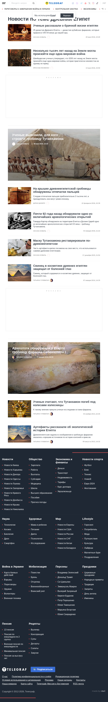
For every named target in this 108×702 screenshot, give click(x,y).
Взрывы (8, 580)
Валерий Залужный (67, 591)
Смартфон (9, 543)
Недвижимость (65, 477)
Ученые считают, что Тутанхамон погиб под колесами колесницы (64, 403)
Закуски (34, 653)
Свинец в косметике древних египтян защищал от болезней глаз (60, 267)
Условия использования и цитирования (21, 680)
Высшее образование (41, 493)
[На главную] (54, 3)
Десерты (35, 644)
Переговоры (10, 584)
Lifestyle (87, 518)
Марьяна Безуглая (67, 610)
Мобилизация (38, 566)
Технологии (9, 525)
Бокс (86, 470)
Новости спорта (92, 459)
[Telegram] (81, 3)
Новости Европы (66, 525)
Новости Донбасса (13, 500)
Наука (6, 518)
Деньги (61, 468)
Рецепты (34, 623)
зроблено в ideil (99, 691)
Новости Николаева (14, 509)
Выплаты (35, 474)
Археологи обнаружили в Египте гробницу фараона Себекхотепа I (39, 350)
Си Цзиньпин (64, 582)
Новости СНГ (64, 539)
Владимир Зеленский (68, 572)
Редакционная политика (67, 676)
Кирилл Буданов (65, 596)
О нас (5, 676)
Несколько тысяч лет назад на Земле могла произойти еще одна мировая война (64, 52)
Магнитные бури (92, 552)
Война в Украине (13, 566)
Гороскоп (88, 525)
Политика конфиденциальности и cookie (31, 676)
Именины (89, 598)
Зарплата (35, 465)
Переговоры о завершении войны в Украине (27, 9)
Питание (35, 529)
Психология (36, 539)
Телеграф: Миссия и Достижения (53, 684)
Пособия (35, 497)
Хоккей (87, 479)
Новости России (65, 534)
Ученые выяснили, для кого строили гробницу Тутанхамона (37, 137)
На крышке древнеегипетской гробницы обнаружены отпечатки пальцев (62, 190)
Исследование (38, 543)
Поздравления (91, 557)
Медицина (36, 484)
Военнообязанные (40, 586)
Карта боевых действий (11, 573)
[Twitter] (89, 3)
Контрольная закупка (66, 9)
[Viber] (77, 3)
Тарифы (62, 482)
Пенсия (7, 623)
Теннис (87, 474)
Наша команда (9, 684)
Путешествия (90, 539)
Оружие (8, 589)
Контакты (80, 680)
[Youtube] (86, 3)
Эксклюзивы (89, 9)
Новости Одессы (12, 479)
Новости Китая (65, 543)
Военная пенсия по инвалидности (13, 645)
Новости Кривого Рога (12, 494)
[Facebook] (73, 3)
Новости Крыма (11, 505)
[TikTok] (97, 3)
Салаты (34, 648)
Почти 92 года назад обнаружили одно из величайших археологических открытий (62, 215)
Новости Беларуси (67, 548)
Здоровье (35, 518)
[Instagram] (93, 3)
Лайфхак (88, 548)
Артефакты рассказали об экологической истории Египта (63, 428)
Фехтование (90, 488)
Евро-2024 (89, 484)
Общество (35, 459)
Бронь (34, 577)
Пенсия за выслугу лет (13, 657)
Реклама (49, 680)
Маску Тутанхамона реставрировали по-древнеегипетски (61, 242)
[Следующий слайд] (105, 9)
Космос (7, 529)
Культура (88, 543)
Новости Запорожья (14, 488)
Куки (52, 15)
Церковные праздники (89, 573)
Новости (7, 459)
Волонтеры (9, 594)
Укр (104, 3)
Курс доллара (64, 487)
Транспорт (63, 473)
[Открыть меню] (4, 3)
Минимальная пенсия (14, 651)
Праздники (89, 566)
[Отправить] (33, 3)
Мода (87, 534)
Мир (58, 518)
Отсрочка (35, 582)
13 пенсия (9, 630)
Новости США (64, 529)
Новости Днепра (12, 474)
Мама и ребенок (39, 525)
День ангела (90, 594)
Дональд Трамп (65, 577)
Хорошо (67, 15)
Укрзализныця (64, 491)
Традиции (89, 584)
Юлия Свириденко (67, 614)
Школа (34, 488)
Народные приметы (94, 580)
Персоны (61, 566)
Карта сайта (27, 684)
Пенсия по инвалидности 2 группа (12, 636)
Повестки (35, 572)
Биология (8, 534)
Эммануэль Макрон (67, 586)
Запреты (88, 589)
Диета (34, 534)
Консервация (37, 634)
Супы (33, 639)
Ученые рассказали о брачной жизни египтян (65, 25)
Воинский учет (38, 591)
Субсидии (35, 479)
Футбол (87, 465)
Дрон (6, 539)
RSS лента (78, 684)
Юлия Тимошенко (66, 605)
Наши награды (65, 680)
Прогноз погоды (38, 502)
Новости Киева (11, 465)
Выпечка (35, 630)
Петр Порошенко (66, 600)
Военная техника (12, 598)
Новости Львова (12, 484)
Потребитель (90, 529)
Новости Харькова (13, 470)
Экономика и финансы (64, 461)
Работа (34, 470)
